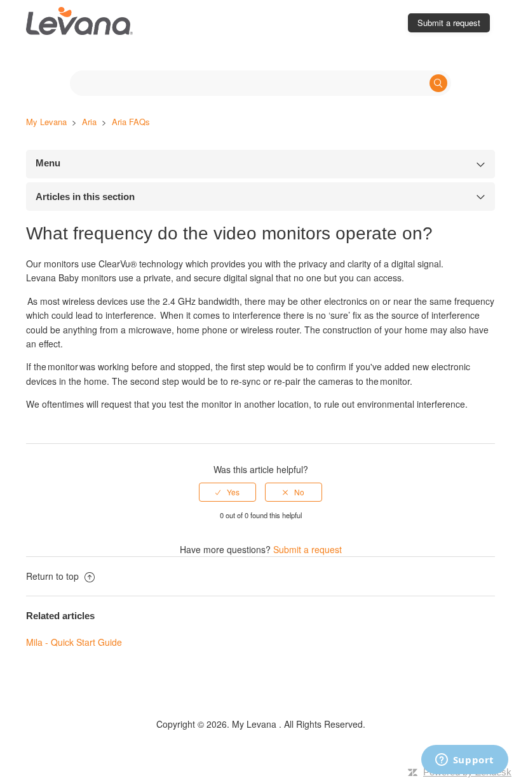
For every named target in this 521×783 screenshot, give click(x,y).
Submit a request (448, 23)
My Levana (47, 122)
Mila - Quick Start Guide (74, 642)
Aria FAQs (131, 122)
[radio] (227, 492)
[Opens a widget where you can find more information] (464, 761)
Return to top (53, 576)
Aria (89, 122)
